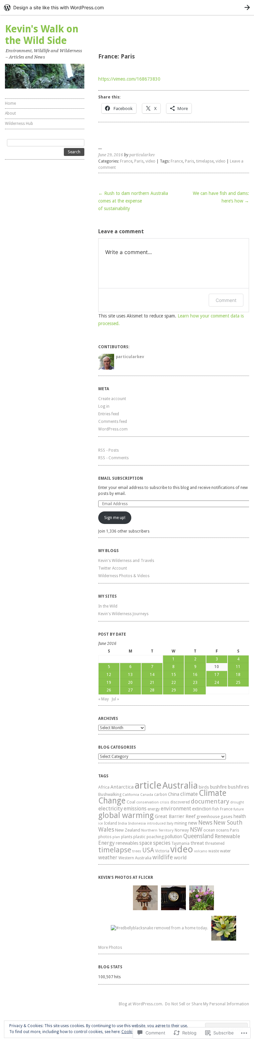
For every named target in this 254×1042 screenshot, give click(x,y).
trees (136, 851)
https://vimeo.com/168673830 (129, 79)
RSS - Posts (108, 450)
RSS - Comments (113, 458)
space (145, 843)
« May (103, 699)
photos (104, 837)
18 (238, 674)
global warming (126, 815)
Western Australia (134, 857)
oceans (222, 830)
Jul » (115, 699)
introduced (156, 823)
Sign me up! (114, 517)
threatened (215, 843)
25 (238, 682)
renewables (127, 843)
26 (108, 690)
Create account (112, 398)
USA (148, 850)
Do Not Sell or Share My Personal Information (207, 1004)
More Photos (110, 947)
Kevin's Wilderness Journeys (123, 614)
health (239, 816)
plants (126, 837)
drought (237, 802)
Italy (170, 823)
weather (107, 857)
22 (173, 682)
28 (152, 690)
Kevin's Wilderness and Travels (126, 560)
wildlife (162, 857)
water (225, 850)
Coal (131, 802)
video (150, 161)
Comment (226, 300)
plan (116, 837)
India (122, 823)
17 (216, 674)
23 (195, 682)
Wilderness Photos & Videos (123, 576)
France (126, 161)
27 (130, 690)
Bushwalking (109, 794)
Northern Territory (157, 830)
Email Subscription (120, 478)
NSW (196, 829)
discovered (180, 802)
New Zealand (127, 830)
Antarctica (122, 787)
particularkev (142, 155)
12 (108, 674)
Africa (103, 787)
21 (152, 682)
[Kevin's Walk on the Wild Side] (44, 76)
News (205, 822)
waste (213, 851)
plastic (139, 836)
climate (189, 794)
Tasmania (180, 843)
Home (10, 103)
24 (216, 682)
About (10, 113)
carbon (160, 794)
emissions (135, 808)
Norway (182, 830)
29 (173, 690)
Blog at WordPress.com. (141, 1004)
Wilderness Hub (19, 123)
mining (180, 823)
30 (195, 690)
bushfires (238, 787)
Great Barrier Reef (175, 816)
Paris (139, 161)
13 (130, 674)
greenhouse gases (214, 816)
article (148, 785)
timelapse (205, 161)
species (161, 843)
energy (154, 809)
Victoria (162, 850)
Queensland (198, 836)
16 (195, 674)
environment (176, 808)
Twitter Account (112, 568)
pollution (173, 836)
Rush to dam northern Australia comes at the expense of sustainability (133, 201)
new (192, 823)
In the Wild (107, 606)
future (238, 809)
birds (204, 787)
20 (130, 682)
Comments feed (112, 421)
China (173, 794)
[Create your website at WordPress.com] (127, 7)
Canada (146, 795)
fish (215, 808)
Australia (180, 785)
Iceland (110, 823)
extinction (201, 808)
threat (197, 843)
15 (173, 674)
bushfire (218, 787)
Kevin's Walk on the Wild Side (41, 34)
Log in (103, 406)
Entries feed (108, 414)
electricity (110, 808)
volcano (200, 851)
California (130, 795)
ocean (209, 830)
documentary (210, 801)
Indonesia (137, 823)
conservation (147, 802)
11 (238, 666)
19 (108, 682)
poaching (155, 836)
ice (100, 823)
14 (152, 674)
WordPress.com (113, 429)
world (180, 858)
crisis (164, 802)
